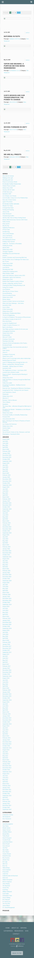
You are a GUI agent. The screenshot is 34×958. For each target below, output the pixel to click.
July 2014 (5, 728)
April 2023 (5, 519)
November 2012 (7, 767)
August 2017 (6, 654)
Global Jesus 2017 (8, 311)
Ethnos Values (6, 299)
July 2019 (5, 608)
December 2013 (7, 741)
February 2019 (6, 618)
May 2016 (5, 684)
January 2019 (6, 620)
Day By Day (6, 225)
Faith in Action (6, 221)
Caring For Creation (8, 287)
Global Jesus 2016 (8, 333)
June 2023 (5, 515)
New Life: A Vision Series (9, 199)
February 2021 (6, 570)
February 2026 (6, 451)
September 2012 (7, 771)
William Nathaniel (7, 891)
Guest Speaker (7, 869)
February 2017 (6, 666)
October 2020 (6, 578)
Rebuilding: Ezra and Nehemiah (11, 253)
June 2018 (5, 634)
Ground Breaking (7, 293)
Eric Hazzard (6, 899)
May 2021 (5, 564)
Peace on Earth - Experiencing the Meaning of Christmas (15, 375)
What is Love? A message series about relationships (17, 358)
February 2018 (6, 642)
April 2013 (5, 757)
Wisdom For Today (8, 205)
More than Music (7, 321)
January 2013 (6, 763)
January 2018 (6, 644)
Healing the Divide (7, 245)
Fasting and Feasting (8, 209)
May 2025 (5, 469)
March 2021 (6, 568)
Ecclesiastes (12, 70)
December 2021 (7, 550)
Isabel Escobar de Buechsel (10, 875)
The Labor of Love (7, 237)
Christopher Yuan (7, 895)
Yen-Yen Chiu (6, 903)
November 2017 (7, 648)
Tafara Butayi (6, 867)
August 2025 (6, 463)
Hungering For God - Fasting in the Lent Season (15, 390)
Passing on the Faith (8, 341)
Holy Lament (6, 223)
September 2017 (7, 652)
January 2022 (6, 548)
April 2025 (5, 471)
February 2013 (6, 761)
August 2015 (6, 702)
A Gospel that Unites (8, 207)
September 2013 (7, 747)
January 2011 (6, 803)
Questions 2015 (7, 368)
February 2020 (6, 594)
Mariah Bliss (6, 834)
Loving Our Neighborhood (9, 323)
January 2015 (6, 716)
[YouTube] (12, 940)
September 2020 (7, 580)
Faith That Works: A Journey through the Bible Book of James (16, 380)
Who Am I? (5, 398)
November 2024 (7, 481)
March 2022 (6, 544)
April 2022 (5, 542)
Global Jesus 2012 (8, 412)
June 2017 (5, 658)
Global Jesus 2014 (8, 377)
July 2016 (5, 680)
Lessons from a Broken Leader (11, 372)
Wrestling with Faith (8, 269)
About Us (14, 928)
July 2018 (5, 632)
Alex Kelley (6, 850)
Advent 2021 (6, 247)
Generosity (5, 394)
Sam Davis (6, 826)
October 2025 (6, 459)
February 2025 (6, 475)
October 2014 (6, 722)
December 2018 (7, 622)
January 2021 (6, 572)
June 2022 (5, 538)
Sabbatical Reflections (9, 227)
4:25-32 (17, 157)
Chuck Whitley (6, 897)
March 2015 (6, 712)
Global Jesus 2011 (8, 426)
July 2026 (5, 441)
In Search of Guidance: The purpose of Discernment (17, 317)
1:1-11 (18, 70)
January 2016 (6, 692)
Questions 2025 (7, 193)
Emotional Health (7, 345)
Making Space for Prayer (9, 360)
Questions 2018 (7, 305)
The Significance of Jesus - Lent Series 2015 (15, 370)
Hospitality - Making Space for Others (13, 366)
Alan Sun (5, 863)
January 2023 (6, 525)
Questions (5, 404)
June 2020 (5, 586)
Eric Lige (5, 861)
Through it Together (8, 251)
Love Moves (6, 267)
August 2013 (6, 749)
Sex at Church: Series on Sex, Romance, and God (16, 432)
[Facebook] (22, 940)
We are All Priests (12, 154)
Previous (5, 12)
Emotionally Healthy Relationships (12, 184)
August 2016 (6, 678)
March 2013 (6, 759)
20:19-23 (14, 102)
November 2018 (7, 624)
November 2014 (7, 720)
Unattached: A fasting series (10, 271)
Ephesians (12, 157)
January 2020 (6, 596)
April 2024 (5, 495)
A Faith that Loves (7, 192)
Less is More (6, 307)
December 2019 (7, 598)
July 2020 (5, 584)
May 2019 (5, 612)
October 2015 (6, 698)
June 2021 (5, 562)
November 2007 (7, 805)
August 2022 (6, 534)
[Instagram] (17, 940)
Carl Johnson (6, 846)
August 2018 (6, 630)
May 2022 (5, 541)
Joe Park (5, 847)
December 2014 (7, 718)
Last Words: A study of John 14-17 (12, 319)
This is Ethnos (6, 402)
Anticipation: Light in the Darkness (12, 277)
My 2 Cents (6, 261)
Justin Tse (5, 873)
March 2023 (6, 521)
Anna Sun (5, 877)
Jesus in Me (6, 211)
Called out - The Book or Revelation (12, 243)
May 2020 (5, 588)
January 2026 (6, 453)
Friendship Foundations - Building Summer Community (14, 385)
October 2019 (6, 602)
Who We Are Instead (8, 176)
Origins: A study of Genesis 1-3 (11, 325)
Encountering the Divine (9, 239)
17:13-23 (14, 129)
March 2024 (6, 497)
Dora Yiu (5, 865)
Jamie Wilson (6, 905)
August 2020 (6, 582)
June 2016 (5, 682)
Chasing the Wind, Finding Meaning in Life (14, 285)
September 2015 (7, 700)
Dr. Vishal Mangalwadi (9, 907)
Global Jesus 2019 (8, 279)
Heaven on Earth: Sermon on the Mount (13, 301)
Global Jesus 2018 (8, 297)
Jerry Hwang (6, 883)
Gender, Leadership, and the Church (12, 283)
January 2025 (6, 477)
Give (26, 931)
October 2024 (6, 483)
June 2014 (5, 730)
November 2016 (7, 672)
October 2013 (6, 745)
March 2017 (6, 664)
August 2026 (6, 439)
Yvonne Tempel (7, 854)
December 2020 (7, 574)
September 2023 (7, 509)
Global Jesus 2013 (8, 396)
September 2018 (7, 628)
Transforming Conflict (8, 215)
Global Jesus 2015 (8, 356)
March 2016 (6, 688)
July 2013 (5, 751)
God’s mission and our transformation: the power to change (14, 97)
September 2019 (7, 604)
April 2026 (5, 447)
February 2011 (6, 801)
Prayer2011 (6, 430)
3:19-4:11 (17, 38)
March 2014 (6, 736)
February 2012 (6, 785)
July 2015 (5, 704)
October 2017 (6, 650)
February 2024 (6, 499)
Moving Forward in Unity (15, 127)
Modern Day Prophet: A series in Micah (13, 281)
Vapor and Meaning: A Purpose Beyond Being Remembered (14, 66)
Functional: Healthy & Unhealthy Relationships (15, 415)
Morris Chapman (7, 881)
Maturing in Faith (12, 36)
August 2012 (6, 773)
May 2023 (5, 517)
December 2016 (7, 670)
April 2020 (5, 590)
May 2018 (5, 636)
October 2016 (6, 674)
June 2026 (5, 443)
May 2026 (5, 445)
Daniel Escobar (7, 855)
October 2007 (6, 807)
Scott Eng (5, 889)
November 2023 (7, 505)
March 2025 (6, 473)
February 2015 (6, 714)
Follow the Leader (7, 383)
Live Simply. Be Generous (10, 424)
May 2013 (5, 755)
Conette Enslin (6, 840)
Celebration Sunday (8, 814)
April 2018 (5, 638)
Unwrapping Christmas (9, 331)
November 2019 (7, 600)
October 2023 (6, 507)
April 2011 (5, 797)
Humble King (6, 231)
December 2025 (7, 455)
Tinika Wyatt (6, 836)
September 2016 (7, 676)
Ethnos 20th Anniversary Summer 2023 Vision (15, 219)
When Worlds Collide (8, 273)
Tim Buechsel (6, 885)
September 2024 (7, 485)
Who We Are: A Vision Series (10, 291)
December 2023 (7, 503)
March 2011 (6, 799)
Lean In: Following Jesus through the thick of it (15, 362)
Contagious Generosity (9, 354)
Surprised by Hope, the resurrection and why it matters (15, 347)
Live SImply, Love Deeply (9, 196)
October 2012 (6, 769)
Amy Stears (6, 851)
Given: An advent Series (9, 295)
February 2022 (6, 546)
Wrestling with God (8, 180)
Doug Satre (6, 871)
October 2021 (6, 554)
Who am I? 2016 (7, 337)
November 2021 (7, 552)
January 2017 (6, 668)
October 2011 (6, 793)
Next (18, 12)
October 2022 (6, 531)
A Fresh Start (6, 229)
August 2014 (6, 726)
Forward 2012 (6, 416)
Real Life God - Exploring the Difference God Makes (17, 388)
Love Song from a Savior (9, 392)
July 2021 (5, 560)
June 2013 (5, 753)
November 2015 (7, 696)
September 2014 (7, 724)
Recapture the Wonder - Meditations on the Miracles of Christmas (17, 410)
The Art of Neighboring (9, 315)
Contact (16, 934)
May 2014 (5, 732)
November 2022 (7, 529)
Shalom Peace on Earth (9, 186)
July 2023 (5, 513)
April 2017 (5, 662)
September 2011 (7, 795)
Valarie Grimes (7, 830)
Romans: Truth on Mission (10, 400)
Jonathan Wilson (7, 832)
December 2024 (7, 479)
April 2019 (5, 614)
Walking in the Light (8, 178)
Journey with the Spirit (8, 189)
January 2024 (6, 501)
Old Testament (6, 816)
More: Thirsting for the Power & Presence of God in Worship (16, 421)
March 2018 (6, 640)
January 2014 (6, 740)
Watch (27, 32)
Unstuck (5, 255)
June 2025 (5, 467)
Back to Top (17, 953)
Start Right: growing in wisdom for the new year (15, 329)
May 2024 (5, 493)
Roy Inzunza (6, 857)
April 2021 (5, 566)
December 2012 (7, 765)
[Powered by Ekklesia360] (20, 946)
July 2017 (5, 656)
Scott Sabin (6, 893)
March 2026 (6, 449)
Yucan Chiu (6, 887)
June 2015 (5, 706)
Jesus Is (5, 352)
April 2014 (5, 734)
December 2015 (7, 694)
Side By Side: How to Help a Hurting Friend (14, 217)
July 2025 (5, 465)
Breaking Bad (6, 335)
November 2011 (7, 791)
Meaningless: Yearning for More (11, 434)
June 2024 (5, 491)
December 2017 (7, 646)
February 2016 (6, 690)
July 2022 (5, 537)
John (10, 102)
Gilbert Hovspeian (7, 879)
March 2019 (6, 616)
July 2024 (5, 489)
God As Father (6, 428)
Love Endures (6, 289)
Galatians (11, 38)
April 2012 (5, 781)
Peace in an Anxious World (10, 182)
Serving (23, 928)
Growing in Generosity (9, 339)
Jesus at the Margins (8, 233)
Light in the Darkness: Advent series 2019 (14, 275)
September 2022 (7, 533)
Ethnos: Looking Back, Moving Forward (13, 364)
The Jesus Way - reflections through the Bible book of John (17, 406)
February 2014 (6, 738)
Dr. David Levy (7, 901)
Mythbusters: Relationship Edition (12, 313)
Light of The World (7, 201)
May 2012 (5, 779)
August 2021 (6, 558)
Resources (19, 931)
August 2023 (6, 511)
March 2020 (6, 592)
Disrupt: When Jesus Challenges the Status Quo (16, 259)
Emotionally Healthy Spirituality (11, 203)
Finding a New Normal (9, 241)
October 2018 (6, 626)
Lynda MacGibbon (7, 842)
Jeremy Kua (6, 859)
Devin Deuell (6, 844)
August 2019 (6, 606)
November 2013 (7, 744)
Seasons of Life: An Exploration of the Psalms (15, 343)
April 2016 (5, 686)
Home (4, 917)
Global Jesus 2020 (8, 263)
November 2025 (7, 457)
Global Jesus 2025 (8, 188)
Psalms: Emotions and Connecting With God (15, 257)
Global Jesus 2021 (8, 249)
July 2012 (5, 775)
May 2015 (5, 708)
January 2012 (6, 787)
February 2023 (6, 523)
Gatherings (8, 931)
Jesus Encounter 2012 (9, 418)
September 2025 (7, 461)
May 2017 (5, 660)
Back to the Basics (8, 327)
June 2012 (5, 777)
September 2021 (7, 556)
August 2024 (6, 487)
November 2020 (7, 576)
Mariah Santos (6, 828)
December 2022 (7, 527)
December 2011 (7, 789)
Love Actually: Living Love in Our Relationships (15, 197)
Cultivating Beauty (7, 265)
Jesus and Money (7, 235)
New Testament (7, 818)
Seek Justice (6, 350)
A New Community (8, 309)
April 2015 (5, 710)
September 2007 (7, 809)
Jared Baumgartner (8, 824)
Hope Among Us (7, 213)
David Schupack (7, 838)
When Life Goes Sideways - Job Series (13, 303)
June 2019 (5, 610)
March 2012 (6, 783)
